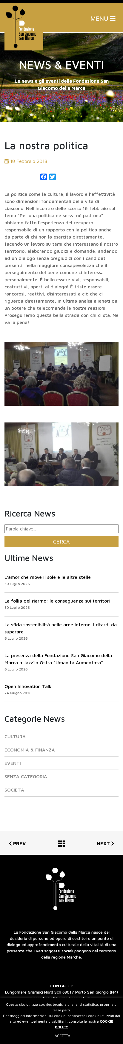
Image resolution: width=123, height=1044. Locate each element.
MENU (100, 18)
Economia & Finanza (29, 749)
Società (14, 789)
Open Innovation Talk (28, 686)
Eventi (12, 763)
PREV (19, 843)
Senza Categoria (25, 776)
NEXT (104, 843)
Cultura (15, 736)
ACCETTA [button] (62, 1035)
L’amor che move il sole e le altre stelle (47, 577)
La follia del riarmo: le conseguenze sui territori (57, 600)
